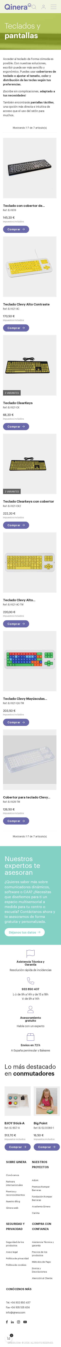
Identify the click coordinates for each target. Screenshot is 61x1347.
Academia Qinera (41, 1206)
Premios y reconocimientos (15, 1193)
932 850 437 (30, 989)
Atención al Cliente (42, 1278)
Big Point (40, 1123)
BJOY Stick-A (15, 1123)
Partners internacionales (14, 1183)
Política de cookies (16, 1264)
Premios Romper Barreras (41, 1188)
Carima (35, 1212)
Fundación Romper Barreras (42, 1198)
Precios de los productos (39, 1253)
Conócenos (12, 1175)
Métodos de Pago (41, 1261)
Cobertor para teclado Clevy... (26, 797)
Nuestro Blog (13, 1201)
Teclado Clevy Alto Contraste (26, 304)
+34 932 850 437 (20, 1302)
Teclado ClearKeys (18, 403)
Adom (35, 1180)
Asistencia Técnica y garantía (43, 1244)
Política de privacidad (17, 1258)
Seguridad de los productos (15, 1244)
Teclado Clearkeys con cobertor (28, 501)
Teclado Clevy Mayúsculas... (25, 698)
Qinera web (12, 1207)
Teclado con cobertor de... (24, 205)
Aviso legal (12, 1251)
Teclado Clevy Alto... (19, 600)
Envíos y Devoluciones (39, 1270)
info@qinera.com (15, 1312)
